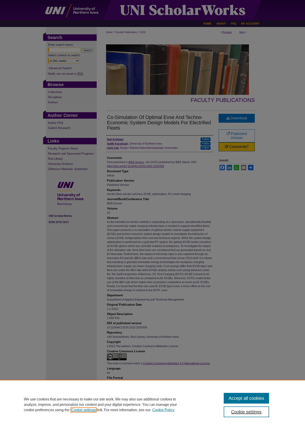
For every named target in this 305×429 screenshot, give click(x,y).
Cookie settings (83, 410)
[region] (152, 404)
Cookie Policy (163, 410)
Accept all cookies (246, 398)
